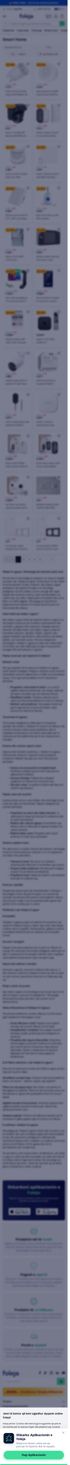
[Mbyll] (63, 1432)
